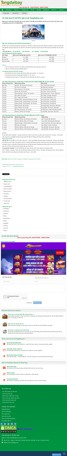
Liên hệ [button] (61, 10)
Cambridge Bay (8, 186)
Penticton (5, 225)
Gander (5, 230)
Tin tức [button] (32, 10)
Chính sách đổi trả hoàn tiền (9, 400)
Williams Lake (7, 181)
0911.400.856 (35, 51)
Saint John (6, 203)
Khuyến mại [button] (25, 10)
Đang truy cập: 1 (29, 429)
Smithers (5, 213)
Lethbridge (6, 208)
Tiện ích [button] (54, 10)
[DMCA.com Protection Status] (8, 429)
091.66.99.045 (16, 51)
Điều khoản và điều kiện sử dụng (10, 396)
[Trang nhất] (2, 9)
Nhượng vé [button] (46, 10)
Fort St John (7, 201)
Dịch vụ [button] (16, 10)
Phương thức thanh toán (8, 402)
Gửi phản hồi (57, 454)
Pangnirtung (6, 218)
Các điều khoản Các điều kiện (10, 391)
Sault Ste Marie (8, 198)
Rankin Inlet (7, 184)
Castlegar (5, 223)
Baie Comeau (7, 191)
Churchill (5, 228)
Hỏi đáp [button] (39, 10)
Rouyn (5, 216)
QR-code (21, 429)
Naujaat (6, 196)
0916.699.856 (44, 51)
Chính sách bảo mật (8, 393)
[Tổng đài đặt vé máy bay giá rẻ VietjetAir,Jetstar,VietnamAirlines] (11, 3)
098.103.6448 (25, 51)
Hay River (6, 193)
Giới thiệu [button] (8, 10)
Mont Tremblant (8, 189)
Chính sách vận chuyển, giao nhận (11, 398)
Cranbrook (6, 211)
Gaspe (5, 221)
